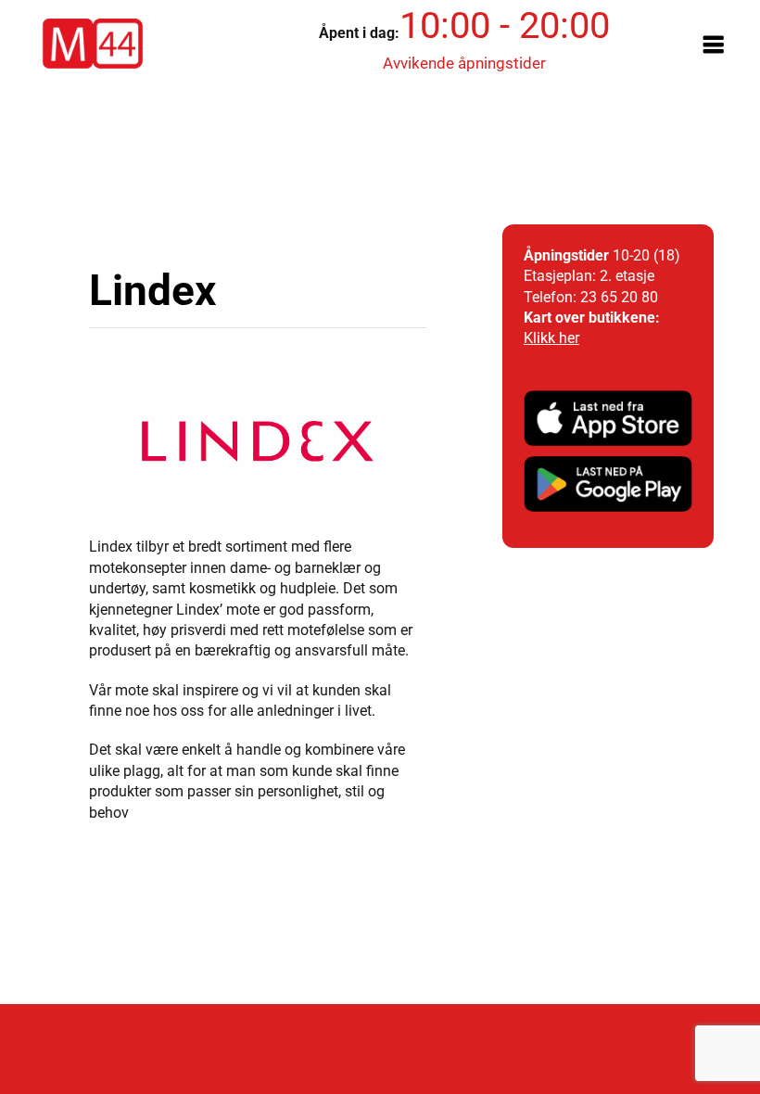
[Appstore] (608, 397)
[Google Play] (608, 463)
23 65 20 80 (619, 297)
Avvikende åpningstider (464, 63)
